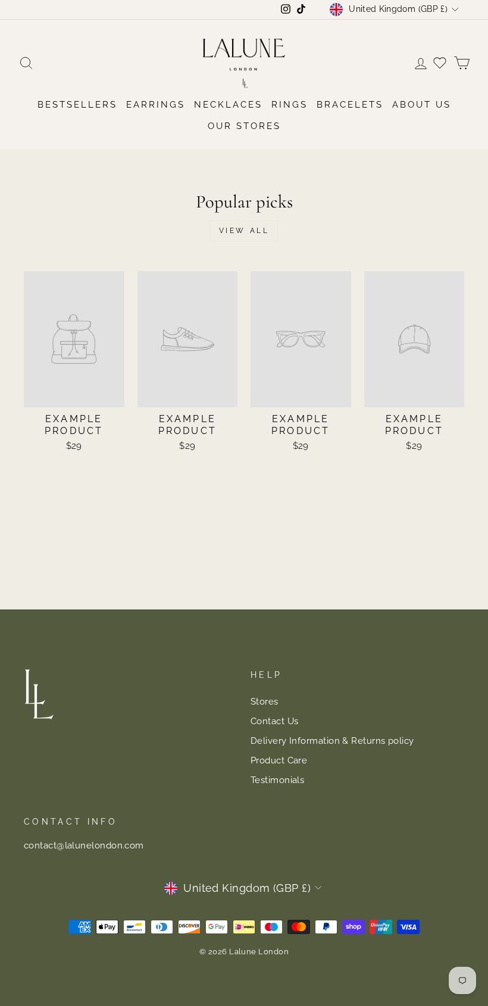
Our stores (244, 126)
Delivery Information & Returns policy (332, 740)
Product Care (279, 760)
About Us (421, 104)
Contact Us (275, 721)
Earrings (155, 104)
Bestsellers (77, 104)
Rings (289, 104)
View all (244, 231)
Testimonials (277, 780)
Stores (265, 701)
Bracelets (350, 104)
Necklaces (228, 104)
